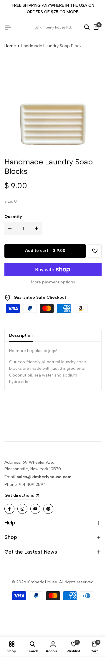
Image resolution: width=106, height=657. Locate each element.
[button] (95, 251)
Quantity (13, 216)
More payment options (53, 282)
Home (10, 45)
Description (21, 335)
